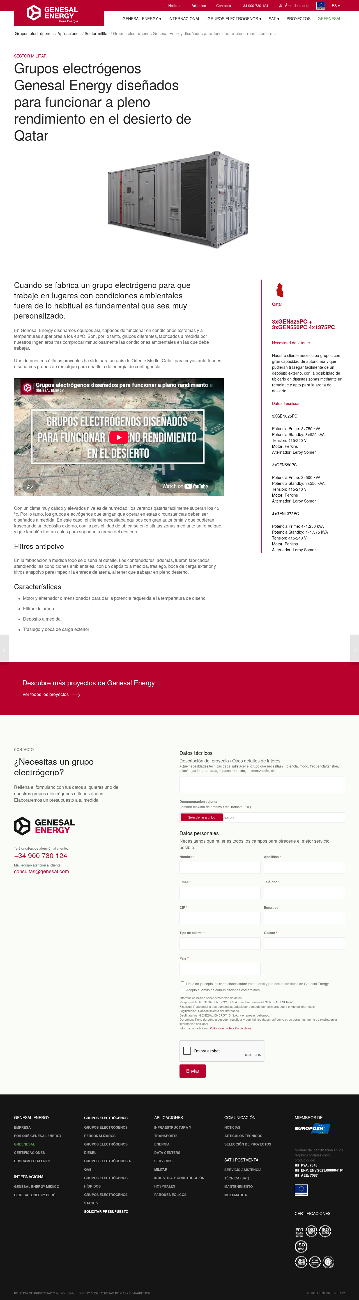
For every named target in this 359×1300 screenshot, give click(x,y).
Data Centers (167, 1152)
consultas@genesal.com (41, 871)
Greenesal (24, 1144)
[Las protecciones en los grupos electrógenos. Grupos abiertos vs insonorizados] (4, 650)
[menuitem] (175, 5)
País (183, 958)
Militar (160, 1169)
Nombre (186, 856)
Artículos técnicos (243, 1135)
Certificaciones (29, 1152)
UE (320, 6)
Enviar (192, 1071)
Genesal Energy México (36, 1186)
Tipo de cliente (191, 932)
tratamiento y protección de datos (273, 983)
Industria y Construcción (179, 1177)
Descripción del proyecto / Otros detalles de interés (230, 760)
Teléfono (270, 882)
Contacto (223, 5)
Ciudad (269, 932)
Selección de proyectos (247, 1144)
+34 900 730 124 (254, 5)
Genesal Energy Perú (35, 1194)
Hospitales (164, 1186)
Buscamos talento (32, 1160)
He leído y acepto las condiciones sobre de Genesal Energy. (257, 983)
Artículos (199, 5)
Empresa (271, 907)
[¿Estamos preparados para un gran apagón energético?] (354, 650)
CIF (182, 907)
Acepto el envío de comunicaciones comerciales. (223, 989)
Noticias (174, 5)
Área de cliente (297, 5)
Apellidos (271, 856)
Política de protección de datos (231, 1028)
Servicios (163, 1160)
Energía (162, 1144)
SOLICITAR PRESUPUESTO (106, 1211)
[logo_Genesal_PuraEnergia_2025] (59, 13)
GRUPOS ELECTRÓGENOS (106, 1117)
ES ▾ (336, 5)
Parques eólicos (170, 1194)
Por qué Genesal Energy (37, 1135)
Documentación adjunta (198, 801)
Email (184, 882)
